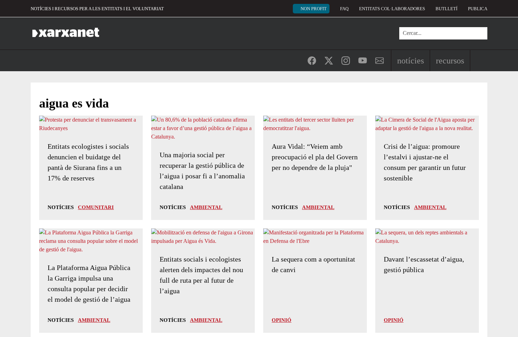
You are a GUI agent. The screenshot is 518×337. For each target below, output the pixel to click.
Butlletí (446, 8)
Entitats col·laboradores (392, 8)
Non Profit (314, 8)
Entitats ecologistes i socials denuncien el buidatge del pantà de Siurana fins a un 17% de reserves (88, 162)
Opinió (281, 320)
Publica (477, 8)
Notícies (410, 60)
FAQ (344, 8)
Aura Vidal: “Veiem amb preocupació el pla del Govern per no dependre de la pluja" (315, 156)
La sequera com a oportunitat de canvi (313, 264)
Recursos (450, 60)
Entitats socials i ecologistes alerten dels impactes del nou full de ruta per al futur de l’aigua (201, 275)
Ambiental (206, 207)
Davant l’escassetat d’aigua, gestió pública (424, 264)
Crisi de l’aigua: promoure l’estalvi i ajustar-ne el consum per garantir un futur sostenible (425, 162)
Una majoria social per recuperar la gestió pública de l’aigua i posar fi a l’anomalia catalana (202, 170)
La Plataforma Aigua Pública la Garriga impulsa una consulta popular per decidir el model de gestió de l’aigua (89, 283)
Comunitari (96, 207)
